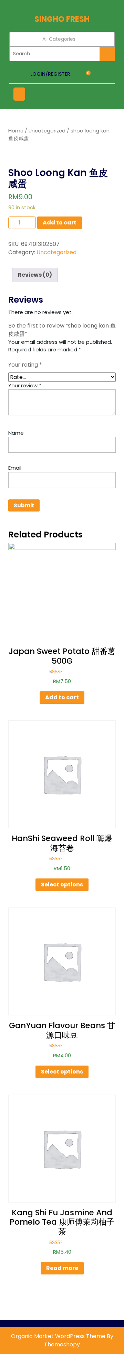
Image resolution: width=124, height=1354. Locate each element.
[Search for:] (55, 54)
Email (14, 467)
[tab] (35, 275)
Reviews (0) (35, 275)
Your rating (25, 365)
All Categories (58, 39)
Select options (62, 884)
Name (16, 432)
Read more (62, 1268)
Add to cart (59, 223)
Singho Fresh (62, 19)
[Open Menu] (19, 94)
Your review (24, 385)
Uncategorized (47, 130)
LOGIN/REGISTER (50, 74)
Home (15, 130)
